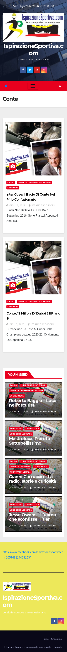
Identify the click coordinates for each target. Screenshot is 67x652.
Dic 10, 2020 (16, 324)
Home (46, 639)
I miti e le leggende (20, 467)
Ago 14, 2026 (20, 449)
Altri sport (16, 429)
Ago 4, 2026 (19, 525)
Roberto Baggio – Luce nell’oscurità (32, 403)
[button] (60, 86)
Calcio (11, 182)
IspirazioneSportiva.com (33, 49)
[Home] (6, 86)
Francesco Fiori (43, 205)
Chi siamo (56, 639)
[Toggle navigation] (33, 86)
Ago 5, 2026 (19, 487)
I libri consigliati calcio (33, 385)
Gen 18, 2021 (17, 205)
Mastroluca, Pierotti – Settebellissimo (31, 441)
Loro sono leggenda (21, 434)
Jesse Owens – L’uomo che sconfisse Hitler (32, 517)
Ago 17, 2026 (20, 411)
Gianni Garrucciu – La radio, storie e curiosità (32, 479)
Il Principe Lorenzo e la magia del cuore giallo (27, 647)
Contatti (58, 647)
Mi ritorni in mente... (20, 472)
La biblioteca (17, 396)
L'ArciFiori (13, 188)
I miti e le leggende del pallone (34, 182)
